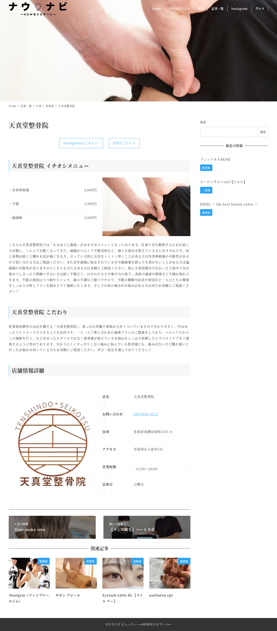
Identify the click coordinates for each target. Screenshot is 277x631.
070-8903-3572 (146, 414)
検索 (203, 122)
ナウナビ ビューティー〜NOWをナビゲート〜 (139, 624)
